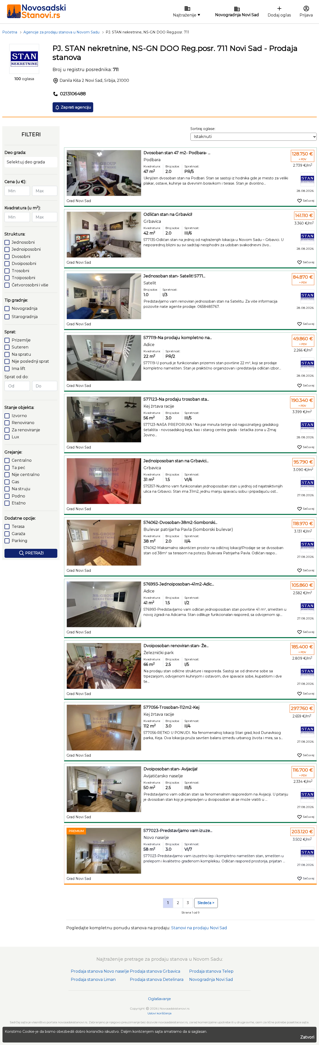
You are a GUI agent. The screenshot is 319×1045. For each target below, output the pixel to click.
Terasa (18, 526)
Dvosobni (21, 256)
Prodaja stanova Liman (93, 979)
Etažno (19, 503)
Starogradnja (25, 316)
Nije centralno (26, 474)
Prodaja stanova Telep (211, 971)
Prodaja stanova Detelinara (156, 979)
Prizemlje (21, 340)
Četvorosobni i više (30, 285)
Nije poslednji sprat (30, 361)
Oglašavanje (159, 998)
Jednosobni (23, 242)
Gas (15, 481)
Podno (18, 496)
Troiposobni (23, 277)
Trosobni (20, 270)
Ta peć (18, 467)
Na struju (21, 488)
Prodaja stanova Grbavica (155, 971)
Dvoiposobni (24, 263)
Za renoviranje (26, 430)
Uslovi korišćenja (159, 1013)
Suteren (20, 347)
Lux (15, 437)
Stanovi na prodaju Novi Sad (199, 928)
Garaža (18, 533)
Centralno (22, 460)
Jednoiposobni (26, 249)
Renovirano (23, 422)
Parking (19, 540)
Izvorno (19, 415)
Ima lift (18, 368)
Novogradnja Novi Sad (211, 979)
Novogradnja (24, 308)
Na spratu (21, 354)
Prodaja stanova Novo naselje (100, 971)
